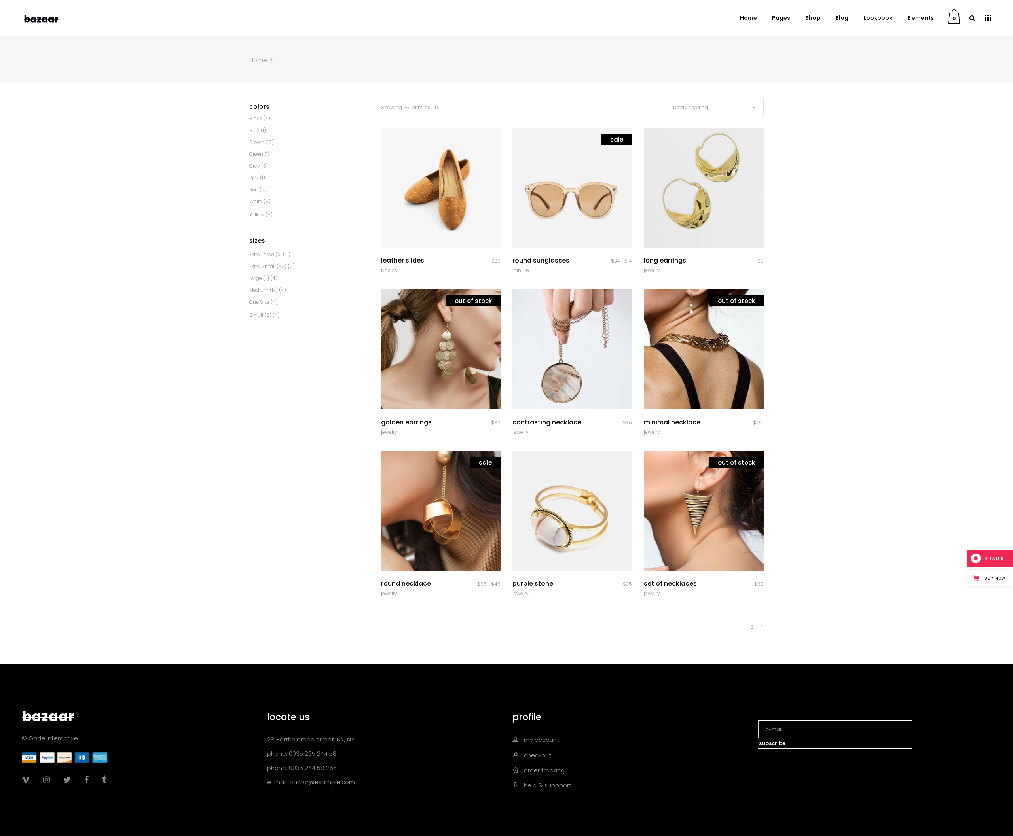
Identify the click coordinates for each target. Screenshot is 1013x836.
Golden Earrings (406, 422)
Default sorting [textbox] (690, 107)
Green (256, 154)
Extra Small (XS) (267, 266)
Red (253, 189)
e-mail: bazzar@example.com (311, 782)
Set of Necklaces (670, 583)
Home (258, 60)
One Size (259, 302)
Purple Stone (532, 583)
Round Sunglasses (540, 260)
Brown (256, 142)
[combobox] (714, 107)
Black (255, 118)
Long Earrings (665, 260)
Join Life (520, 270)
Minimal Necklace (672, 422)
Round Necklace (406, 583)
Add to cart (549, 584)
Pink (254, 177)
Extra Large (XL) (266, 254)
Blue (254, 130)
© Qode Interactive (50, 738)
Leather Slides (402, 260)
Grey (254, 166)
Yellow (256, 214)
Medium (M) (263, 290)
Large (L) (259, 278)
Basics (389, 270)
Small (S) (260, 315)
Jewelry (652, 270)
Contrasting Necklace (546, 422)
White (255, 201)
